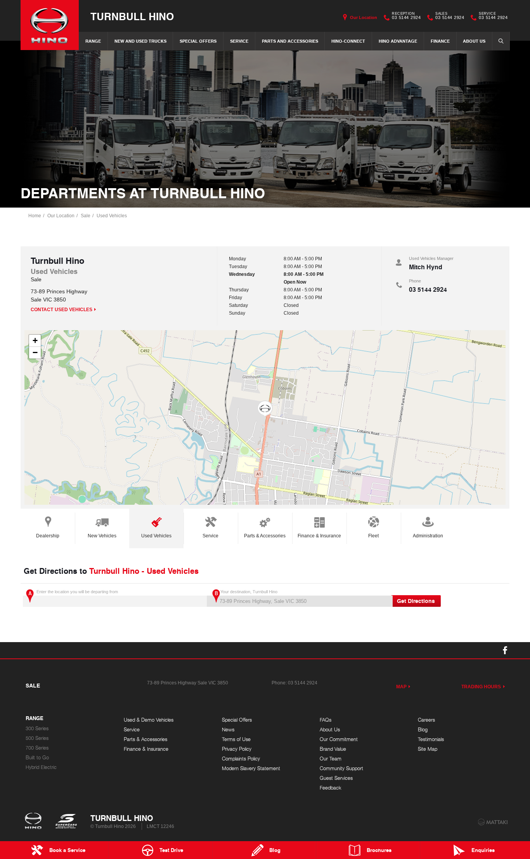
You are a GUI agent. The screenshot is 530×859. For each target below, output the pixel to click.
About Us (474, 41)
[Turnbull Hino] (50, 25)
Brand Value (333, 749)
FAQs (325, 720)
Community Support (341, 768)
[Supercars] (66, 821)
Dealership (47, 536)
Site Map (427, 749)
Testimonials (431, 739)
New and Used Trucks (140, 41)
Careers (426, 720)
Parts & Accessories (265, 536)
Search (500, 41)
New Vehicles (102, 536)
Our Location (363, 17)
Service (239, 41)
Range (93, 41)
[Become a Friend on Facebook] (505, 650)
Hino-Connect (348, 41)
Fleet (373, 536)
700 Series (37, 748)
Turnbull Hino (132, 16)
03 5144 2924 (406, 17)
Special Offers (198, 41)
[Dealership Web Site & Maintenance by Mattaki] (493, 822)
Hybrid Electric (41, 767)
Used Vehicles (112, 215)
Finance (440, 41)
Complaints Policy (241, 759)
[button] (265, 408)
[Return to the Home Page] (35, 821)
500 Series (37, 738)
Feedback (330, 788)
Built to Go (37, 757)
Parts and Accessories (290, 41)
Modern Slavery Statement (251, 768)
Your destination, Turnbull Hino (248, 591)
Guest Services (336, 778)
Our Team (330, 759)
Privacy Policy (236, 749)
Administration (428, 536)
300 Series (37, 728)
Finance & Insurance (319, 536)
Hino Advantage (398, 41)
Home (34, 215)
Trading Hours (481, 686)
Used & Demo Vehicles (148, 720)
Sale (85, 215)
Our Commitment (339, 739)
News (228, 730)
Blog (423, 730)
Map (401, 686)
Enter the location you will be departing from (77, 591)
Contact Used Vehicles (61, 309)
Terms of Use (236, 739)
